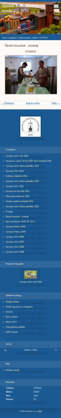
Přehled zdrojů (12, 370)
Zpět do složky (33, 103)
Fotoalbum (12, 38)
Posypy (9, 211)
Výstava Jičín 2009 (15, 252)
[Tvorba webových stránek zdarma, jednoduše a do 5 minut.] (36, 411)
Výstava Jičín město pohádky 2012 (22, 181)
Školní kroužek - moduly (28, 38)
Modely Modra (12, 302)
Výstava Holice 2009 (15, 226)
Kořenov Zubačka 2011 (16, 176)
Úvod (4, 38)
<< (5, 350)
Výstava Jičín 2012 (15, 171)
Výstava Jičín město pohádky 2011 (22, 206)
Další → (55, 103)
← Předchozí (8, 103)
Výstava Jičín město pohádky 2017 (22, 166)
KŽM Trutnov (12, 332)
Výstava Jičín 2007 (15, 242)
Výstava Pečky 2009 (15, 232)
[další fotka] (51, 76)
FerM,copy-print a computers (19, 307)
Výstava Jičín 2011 (15, 186)
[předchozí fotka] (10, 76)
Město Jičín (11, 322)
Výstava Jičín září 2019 (17, 156)
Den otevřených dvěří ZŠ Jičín (20, 221)
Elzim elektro (12, 317)
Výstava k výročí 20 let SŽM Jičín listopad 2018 (28, 161)
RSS (40, 411)
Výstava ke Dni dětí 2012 (18, 191)
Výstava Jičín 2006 (15, 237)
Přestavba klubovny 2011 (17, 196)
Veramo (9, 312)
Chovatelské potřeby (15, 327)
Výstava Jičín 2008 (15, 247)
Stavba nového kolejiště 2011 (19, 201)
